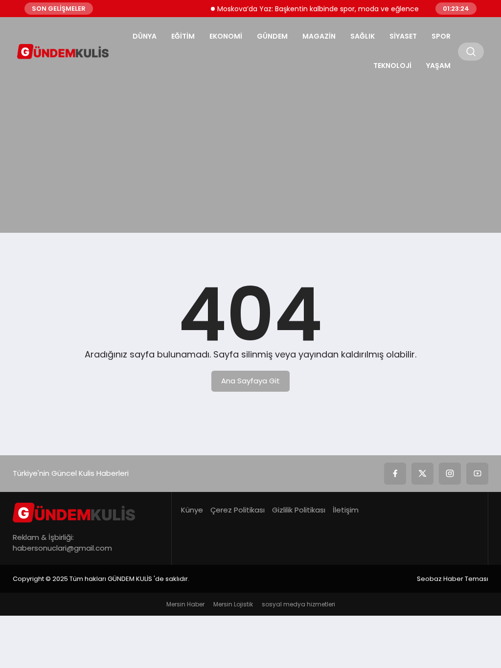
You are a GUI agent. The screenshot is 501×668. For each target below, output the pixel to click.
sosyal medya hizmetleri (298, 604)
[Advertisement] (250, 154)
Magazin (319, 36)
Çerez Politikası (237, 510)
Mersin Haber (185, 604)
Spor (441, 36)
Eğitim (183, 36)
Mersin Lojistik (233, 604)
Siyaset (403, 36)
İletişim (346, 510)
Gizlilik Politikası (298, 510)
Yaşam (438, 65)
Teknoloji (392, 65)
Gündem (272, 36)
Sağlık (362, 36)
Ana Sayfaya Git (250, 381)
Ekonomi (225, 36)
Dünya (145, 36)
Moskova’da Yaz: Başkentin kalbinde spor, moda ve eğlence (313, 9)
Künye (192, 510)
